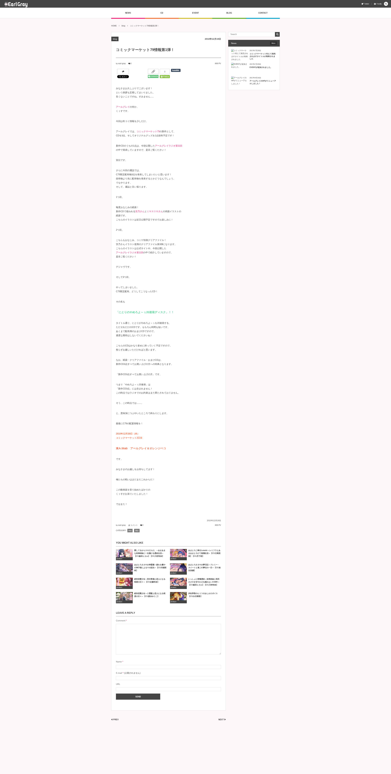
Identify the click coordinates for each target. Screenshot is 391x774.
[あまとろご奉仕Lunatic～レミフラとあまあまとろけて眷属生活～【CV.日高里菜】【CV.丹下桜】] (178, 554)
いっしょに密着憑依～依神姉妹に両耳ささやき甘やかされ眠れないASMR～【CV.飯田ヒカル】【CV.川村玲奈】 (203, 582)
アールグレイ (123, 106)
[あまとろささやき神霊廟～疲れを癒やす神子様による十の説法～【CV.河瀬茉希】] (124, 568)
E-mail (119, 673)
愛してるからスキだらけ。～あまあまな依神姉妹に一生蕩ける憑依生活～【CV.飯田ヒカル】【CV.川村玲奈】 (149, 553)
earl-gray (122, 63)
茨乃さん (139, 211)
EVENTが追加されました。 (261, 67)
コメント (134, 525)
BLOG (229, 13)
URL (118, 684)
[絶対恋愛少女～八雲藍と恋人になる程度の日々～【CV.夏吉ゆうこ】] (124, 597)
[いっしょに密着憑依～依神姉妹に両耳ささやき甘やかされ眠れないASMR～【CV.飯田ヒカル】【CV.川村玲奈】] (178, 583)
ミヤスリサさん (155, 211)
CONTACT (263, 13)
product (119, 559)
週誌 (137, 530)
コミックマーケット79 (148, 131)
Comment (120, 620)
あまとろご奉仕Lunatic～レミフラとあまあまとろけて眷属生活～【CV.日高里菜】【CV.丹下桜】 (204, 553)
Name (119, 661)
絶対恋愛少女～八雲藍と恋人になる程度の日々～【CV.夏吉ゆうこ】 (149, 594)
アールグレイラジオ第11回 (168, 145)
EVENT (195, 13)
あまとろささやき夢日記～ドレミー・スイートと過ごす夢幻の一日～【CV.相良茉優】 (204, 568)
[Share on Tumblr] (176, 70)
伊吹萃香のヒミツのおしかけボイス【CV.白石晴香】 (203, 594)
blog (115, 39)
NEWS (128, 13)
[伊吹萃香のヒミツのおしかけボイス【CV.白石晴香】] (178, 597)
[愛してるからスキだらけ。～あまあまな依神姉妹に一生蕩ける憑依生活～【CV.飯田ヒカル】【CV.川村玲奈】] (124, 554)
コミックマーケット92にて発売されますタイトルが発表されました (263, 56)
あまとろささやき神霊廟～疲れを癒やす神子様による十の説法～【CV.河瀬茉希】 (150, 568)
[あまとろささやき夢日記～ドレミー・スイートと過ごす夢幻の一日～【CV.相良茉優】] (178, 568)
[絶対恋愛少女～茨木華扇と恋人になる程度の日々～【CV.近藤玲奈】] (124, 583)
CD (161, 13)
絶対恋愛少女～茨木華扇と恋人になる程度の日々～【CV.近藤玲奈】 (149, 580)
